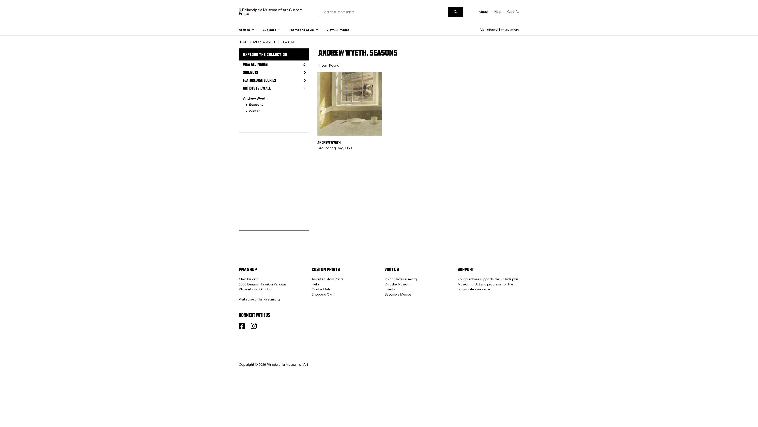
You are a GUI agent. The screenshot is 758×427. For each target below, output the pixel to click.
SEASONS (288, 42)
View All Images (338, 30)
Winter (254, 111)
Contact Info (321, 289)
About (483, 12)
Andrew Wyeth (255, 98)
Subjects (250, 72)
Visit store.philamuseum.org (499, 29)
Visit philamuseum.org (401, 279)
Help (497, 12)
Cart (510, 12)
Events (390, 289)
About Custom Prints (327, 279)
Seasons (256, 104)
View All (264, 88)
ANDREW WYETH (264, 42)
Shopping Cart (323, 294)
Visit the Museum (397, 284)
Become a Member (399, 294)
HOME (243, 42)
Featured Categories (259, 80)
